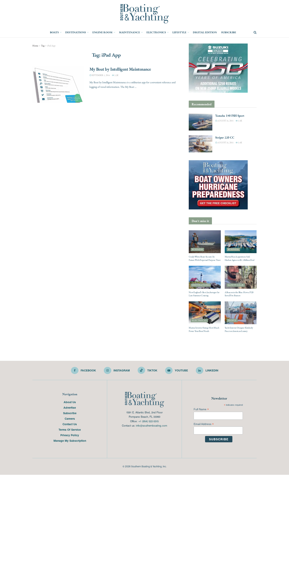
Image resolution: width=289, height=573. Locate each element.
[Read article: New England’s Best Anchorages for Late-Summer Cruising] (205, 277)
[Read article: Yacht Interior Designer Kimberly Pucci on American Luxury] (241, 312)
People (232, 320)
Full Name (201, 409)
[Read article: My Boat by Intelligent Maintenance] (58, 84)
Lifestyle (179, 32)
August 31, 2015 (225, 120)
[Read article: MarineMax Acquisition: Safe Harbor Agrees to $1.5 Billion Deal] (241, 241)
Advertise (70, 407)
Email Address (204, 424)
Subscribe (228, 32)
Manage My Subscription (69, 440)
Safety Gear (236, 285)
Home (35, 45)
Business (197, 249)
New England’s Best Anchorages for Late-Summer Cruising (204, 294)
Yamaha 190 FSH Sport (229, 116)
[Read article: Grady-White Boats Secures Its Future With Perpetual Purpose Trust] (205, 241)
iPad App (51, 45)
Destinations (75, 32)
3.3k (116, 75)
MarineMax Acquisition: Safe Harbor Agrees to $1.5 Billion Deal (239, 258)
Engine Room (102, 32)
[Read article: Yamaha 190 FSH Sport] (200, 122)
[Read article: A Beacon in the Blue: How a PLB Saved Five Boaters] (241, 277)
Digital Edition (205, 32)
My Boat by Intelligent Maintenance (120, 69)
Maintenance (129, 32)
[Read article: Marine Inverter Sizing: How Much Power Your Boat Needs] (205, 312)
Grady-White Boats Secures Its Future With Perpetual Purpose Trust (205, 258)
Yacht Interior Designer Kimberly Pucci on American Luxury (239, 329)
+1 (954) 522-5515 (148, 421)
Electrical (199, 320)
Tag (42, 45)
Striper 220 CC (224, 137)
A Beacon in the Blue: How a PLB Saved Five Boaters (239, 294)
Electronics (156, 32)
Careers (70, 418)
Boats (54, 32)
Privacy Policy (69, 435)
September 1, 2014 (100, 75)
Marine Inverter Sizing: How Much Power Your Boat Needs (204, 329)
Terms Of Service (70, 429)
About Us (70, 402)
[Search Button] (255, 32)
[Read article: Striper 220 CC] (200, 143)
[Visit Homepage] (144, 13)
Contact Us (70, 424)
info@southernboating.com (151, 425)
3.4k (240, 120)
